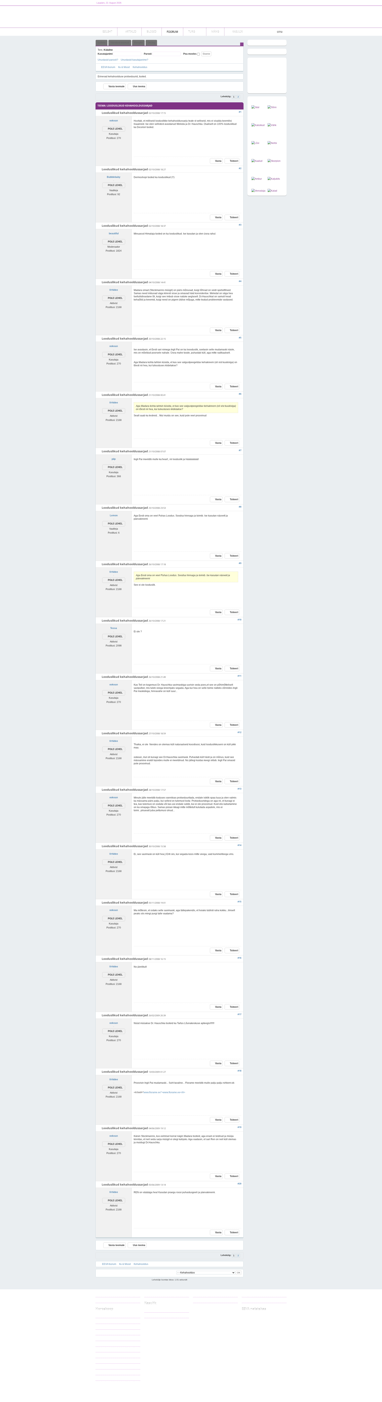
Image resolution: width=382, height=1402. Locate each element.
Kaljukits (103, 1366)
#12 (239, 732)
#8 (240, 506)
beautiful (114, 233)
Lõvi (101, 1338)
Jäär (101, 1315)
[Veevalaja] (258, 190)
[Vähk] (272, 125)
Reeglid (138, 42)
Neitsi (101, 1343)
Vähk (101, 1332)
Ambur (102, 1360)
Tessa (113, 628)
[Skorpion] (274, 161)
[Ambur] (256, 178)
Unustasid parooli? (108, 59)
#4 (240, 281)
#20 (239, 1183)
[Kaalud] (256, 161)
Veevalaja (103, 1372)
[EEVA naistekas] (121, 17)
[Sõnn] (272, 107)
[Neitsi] (272, 143)
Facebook (203, 1294)
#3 (240, 224)
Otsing (151, 42)
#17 (239, 1014)
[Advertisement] (214, 17)
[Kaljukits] (274, 178)
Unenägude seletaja (157, 1315)
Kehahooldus (140, 67)
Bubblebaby (113, 177)
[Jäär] (255, 107)
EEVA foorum (108, 67)
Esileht (101, 42)
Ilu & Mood (124, 67)
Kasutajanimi (105, 53)
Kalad (101, 1378)
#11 (239, 675)
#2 (240, 168)
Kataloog (152, 1309)
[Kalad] (272, 190)
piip (114, 459)
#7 (240, 450)
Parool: (148, 53)
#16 (239, 957)
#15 (239, 901)
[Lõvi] (255, 143)
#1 (240, 111)
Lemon (114, 515)
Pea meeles (190, 53)
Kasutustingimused (108, 1300)
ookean (113, 120)
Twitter (202, 1300)
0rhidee (113, 290)
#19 (239, 1127)
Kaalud (102, 1349)
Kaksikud (103, 1326)
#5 (240, 337)
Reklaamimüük (106, 1294)
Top (282, 1390)
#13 (239, 788)
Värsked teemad (119, 42)
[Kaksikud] (258, 125)
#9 (240, 563)
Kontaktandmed (155, 1294)
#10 (239, 619)
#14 (239, 845)
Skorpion (103, 1355)
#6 (240, 393)
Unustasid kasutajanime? (134, 59)
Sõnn (101, 1321)
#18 (239, 1070)
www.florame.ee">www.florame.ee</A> (164, 1092)
